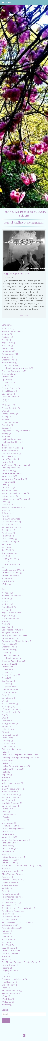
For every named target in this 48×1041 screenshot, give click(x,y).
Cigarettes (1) (7, 380)
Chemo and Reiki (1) (10, 365)
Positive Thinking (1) (10, 885)
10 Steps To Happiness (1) (13, 331)
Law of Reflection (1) (10, 459)
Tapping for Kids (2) (10, 559)
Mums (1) (6, 854)
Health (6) (6, 772)
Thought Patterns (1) (11, 564)
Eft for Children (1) (10, 704)
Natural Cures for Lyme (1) (13, 857)
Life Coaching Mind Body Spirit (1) (16, 465)
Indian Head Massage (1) (12, 448)
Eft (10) (5, 701)
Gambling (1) (7, 425)
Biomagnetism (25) (10, 638)
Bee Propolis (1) (8, 348)
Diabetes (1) (7, 684)
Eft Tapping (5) (8, 405)
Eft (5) (4, 402)
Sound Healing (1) (9, 948)
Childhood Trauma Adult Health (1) (17, 368)
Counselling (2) (8, 672)
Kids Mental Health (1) (11, 797)
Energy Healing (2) (10, 414)
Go (6, 1020)
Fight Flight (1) (8, 729)
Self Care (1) (7, 544)
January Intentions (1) (11, 453)
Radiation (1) (7, 888)
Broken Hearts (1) (9, 363)
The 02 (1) (6, 976)
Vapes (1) (5, 567)
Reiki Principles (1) (9, 919)
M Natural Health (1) (11, 826)
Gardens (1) (7, 428)
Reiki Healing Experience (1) (14, 911)
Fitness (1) (6, 419)
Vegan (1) (6, 988)
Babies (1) (6, 624)
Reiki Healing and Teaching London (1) (19, 908)
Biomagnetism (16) (10, 354)
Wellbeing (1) (7, 584)
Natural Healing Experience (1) (15, 493)
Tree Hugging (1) (9, 982)
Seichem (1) (7, 937)
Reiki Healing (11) (9, 530)
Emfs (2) (5, 411)
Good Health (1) (9, 746)
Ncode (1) (6, 502)
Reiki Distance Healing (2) (13, 522)
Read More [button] (24, 315)
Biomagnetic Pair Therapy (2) (15, 635)
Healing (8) (6, 434)
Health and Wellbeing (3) (13, 442)
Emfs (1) (5, 718)
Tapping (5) (7, 968)
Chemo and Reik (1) (10, 655)
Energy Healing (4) (10, 723)
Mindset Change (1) (10, 849)
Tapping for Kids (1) (10, 971)
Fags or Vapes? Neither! (16, 273)
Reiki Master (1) (8, 533)
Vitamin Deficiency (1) (11, 993)
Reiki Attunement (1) (11, 894)
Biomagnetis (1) (8, 351)
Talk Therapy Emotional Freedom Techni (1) (21, 962)
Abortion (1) (7, 334)
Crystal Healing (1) (10, 391)
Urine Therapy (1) (9, 985)
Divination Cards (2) (10, 397)
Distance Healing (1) (10, 689)
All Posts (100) (8, 329)
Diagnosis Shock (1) (10, 687)
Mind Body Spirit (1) (10, 843)
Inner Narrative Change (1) (13, 789)
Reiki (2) (5, 516)
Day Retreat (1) (8, 394)
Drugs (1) (6, 400)
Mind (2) (5, 485)
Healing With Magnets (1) (13, 769)
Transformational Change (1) (14, 979)
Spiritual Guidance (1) (11, 954)
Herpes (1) (6, 778)
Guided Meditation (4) (11, 749)
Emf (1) (5, 715)
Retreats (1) (7, 931)
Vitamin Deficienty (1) (11, 576)
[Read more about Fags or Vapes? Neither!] (24, 251)
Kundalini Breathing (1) (12, 803)
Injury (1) (5, 786)
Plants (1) (6, 510)
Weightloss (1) (8, 581)
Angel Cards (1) (8, 343)
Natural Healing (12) (10, 490)
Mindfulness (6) (8, 846)
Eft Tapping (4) (8, 707)
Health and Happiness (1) (13, 439)
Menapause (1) (8, 834)
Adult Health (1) (9, 607)
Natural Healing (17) (10, 860)
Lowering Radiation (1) (11, 468)
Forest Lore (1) (8, 738)
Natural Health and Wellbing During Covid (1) (22, 866)
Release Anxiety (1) (10, 925)
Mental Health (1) (9, 476)
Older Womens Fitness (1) (13, 874)
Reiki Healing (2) (9, 905)
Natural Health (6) (10, 496)
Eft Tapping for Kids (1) (12, 709)
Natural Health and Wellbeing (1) (16, 499)
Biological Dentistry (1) (11, 633)
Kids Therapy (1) (9, 800)
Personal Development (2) (13, 880)
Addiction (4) (7, 337)
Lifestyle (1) (6, 817)
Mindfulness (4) (8, 488)
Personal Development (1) (13, 507)
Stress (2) (6, 556)
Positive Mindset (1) (10, 883)
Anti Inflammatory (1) (11, 618)
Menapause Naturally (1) (12, 473)
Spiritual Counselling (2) (12, 951)
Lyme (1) (5, 820)
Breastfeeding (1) (9, 360)
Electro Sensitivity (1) (11, 408)
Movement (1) (8, 851)
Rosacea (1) (6, 934)
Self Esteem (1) (8, 939)
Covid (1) (5, 385)
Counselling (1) (8, 382)
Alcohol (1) (6, 340)
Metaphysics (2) (8, 482)
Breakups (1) (7, 357)
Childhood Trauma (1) (11, 658)
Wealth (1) (6, 996)
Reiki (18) (5, 891)
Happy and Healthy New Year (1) (16, 431)
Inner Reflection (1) (10, 451)
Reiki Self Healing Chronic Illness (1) (17, 922)
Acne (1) (5, 601)
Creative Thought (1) (11, 675)
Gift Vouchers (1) (9, 743)
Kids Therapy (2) (9, 456)
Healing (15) (7, 763)
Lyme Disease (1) (9, 471)
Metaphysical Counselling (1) (14, 479)
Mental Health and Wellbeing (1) (16, 840)
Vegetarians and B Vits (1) (13, 570)
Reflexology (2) (8, 513)
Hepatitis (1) (7, 775)
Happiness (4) (8, 760)
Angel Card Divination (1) (12, 613)
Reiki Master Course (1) (12, 917)
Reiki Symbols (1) (9, 536)
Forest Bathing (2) (10, 422)
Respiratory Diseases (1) (12, 928)
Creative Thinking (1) (11, 388)
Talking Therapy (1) (10, 965)
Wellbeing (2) (8, 1002)
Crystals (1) (6, 678)
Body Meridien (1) (9, 644)
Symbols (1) (7, 959)
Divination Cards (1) (10, 692)
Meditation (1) (8, 831)
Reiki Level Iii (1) (8, 914)
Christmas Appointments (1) (14, 371)
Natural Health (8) (10, 863)
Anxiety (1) (6, 621)
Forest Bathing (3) (10, 735)
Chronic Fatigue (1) (10, 374)
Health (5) (6, 436)
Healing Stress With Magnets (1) (16, 766)
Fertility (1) (6, 417)
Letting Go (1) (8, 462)
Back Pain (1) (7, 346)
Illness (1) (6, 445)
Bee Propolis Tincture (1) (13, 630)
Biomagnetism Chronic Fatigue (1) (17, 641)
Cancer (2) (6, 653)
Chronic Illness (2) (9, 664)
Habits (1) (6, 752)
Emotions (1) (7, 721)
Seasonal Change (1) (10, 542)
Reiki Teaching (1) (9, 539)
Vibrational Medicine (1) (12, 573)
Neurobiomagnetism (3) (12, 871)
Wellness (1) (7, 1005)
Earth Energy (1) (9, 698)
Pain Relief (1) (8, 505)
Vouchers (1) (7, 578)
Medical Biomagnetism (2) (13, 829)
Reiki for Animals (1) (10, 524)
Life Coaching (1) (9, 814)
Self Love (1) (7, 547)
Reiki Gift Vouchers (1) (11, 527)
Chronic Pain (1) (8, 377)
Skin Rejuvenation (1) (11, 553)
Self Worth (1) (8, 550)
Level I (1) (6, 812)
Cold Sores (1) (8, 670)
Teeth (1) (5, 561)
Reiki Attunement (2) (11, 519)
